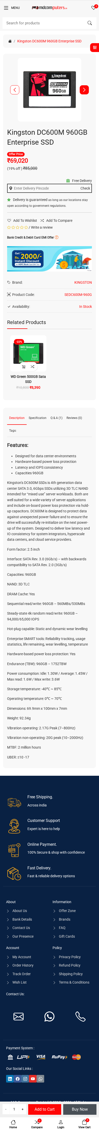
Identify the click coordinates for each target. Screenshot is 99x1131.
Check (85, 188)
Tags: (12, 430)
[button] (84, 89)
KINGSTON (83, 282)
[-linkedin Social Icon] (10, 1079)
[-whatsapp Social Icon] (40, 1079)
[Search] (89, 23)
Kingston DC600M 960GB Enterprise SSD (49, 41)
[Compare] (32, 366)
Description (17, 418)
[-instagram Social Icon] (25, 1079)
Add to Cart (45, 1109)
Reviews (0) (74, 418)
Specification (37, 418)
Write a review (42, 227)
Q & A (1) (56, 418)
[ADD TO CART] (23, 366)
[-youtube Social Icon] (33, 1079)
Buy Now (80, 1109)
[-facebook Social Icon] (17, 1079)
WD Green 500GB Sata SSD (28, 379)
